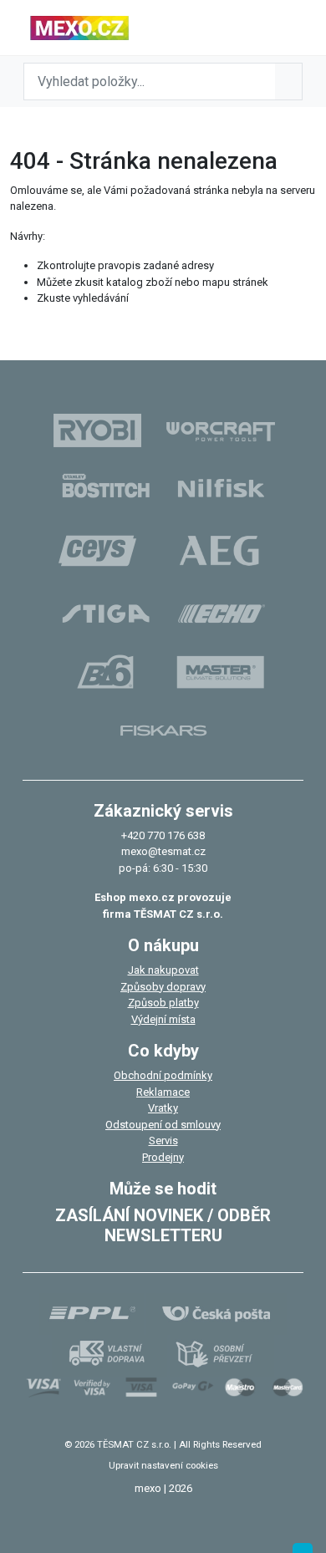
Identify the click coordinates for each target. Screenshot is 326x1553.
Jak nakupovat (163, 970)
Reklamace (163, 1092)
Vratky (163, 1108)
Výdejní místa (163, 1019)
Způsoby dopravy (163, 986)
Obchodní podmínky (163, 1075)
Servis (163, 1140)
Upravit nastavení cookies (163, 1465)
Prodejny (163, 1157)
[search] (288, 81)
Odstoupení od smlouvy (163, 1124)
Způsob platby (163, 1002)
